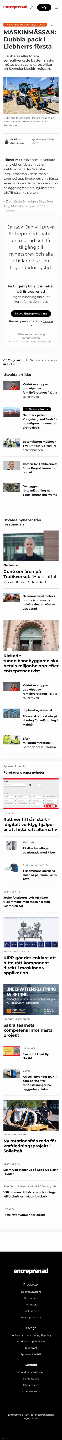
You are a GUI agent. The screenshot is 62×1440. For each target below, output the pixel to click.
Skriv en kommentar (44, 360)
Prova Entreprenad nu (31, 313)
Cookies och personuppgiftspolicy (31, 1335)
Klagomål (31, 1348)
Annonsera (31, 1304)
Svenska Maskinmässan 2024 (27, 24)
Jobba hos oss (31, 1385)
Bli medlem (31, 1298)
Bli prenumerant (31, 1291)
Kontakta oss (31, 1378)
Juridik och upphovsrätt (31, 1341)
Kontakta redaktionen (31, 1372)
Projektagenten (31, 1311)
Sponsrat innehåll (31, 1354)
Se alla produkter (31, 1317)
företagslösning (42, 341)
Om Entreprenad (31, 1391)
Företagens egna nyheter (23, 772)
